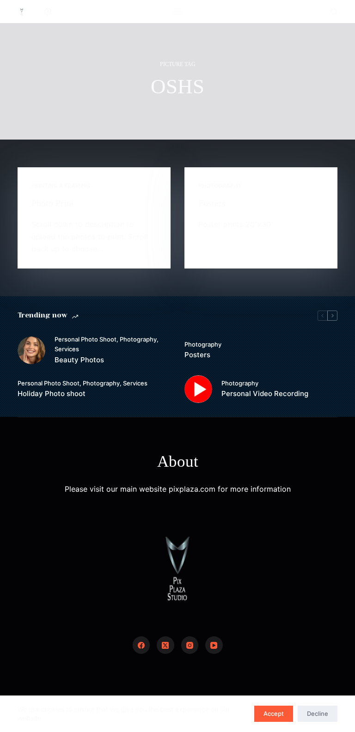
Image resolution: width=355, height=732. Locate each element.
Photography (220, 185)
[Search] (334, 11)
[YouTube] (214, 645)
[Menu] (177, 11)
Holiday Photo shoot (52, 393)
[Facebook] (141, 645)
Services (67, 349)
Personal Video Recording (264, 393)
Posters (212, 203)
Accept (273, 713)
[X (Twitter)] (165, 645)
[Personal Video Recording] (198, 389)
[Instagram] (190, 645)
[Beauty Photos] (31, 350)
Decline (317, 713)
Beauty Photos (79, 359)
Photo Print (52, 203)
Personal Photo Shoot (85, 339)
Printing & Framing (60, 185)
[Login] (47, 11)
